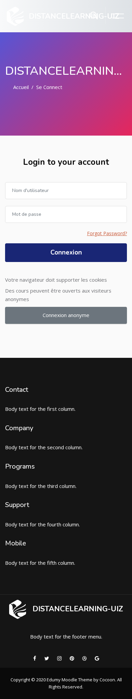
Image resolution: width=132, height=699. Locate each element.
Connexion (66, 252)
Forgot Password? (107, 233)
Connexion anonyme (66, 315)
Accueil (21, 87)
